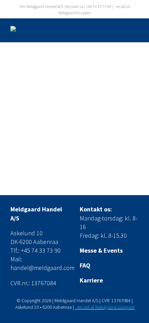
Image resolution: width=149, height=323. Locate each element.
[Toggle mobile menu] (135, 30)
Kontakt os (74, 6)
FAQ (85, 265)
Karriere (91, 280)
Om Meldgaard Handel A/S (41, 6)
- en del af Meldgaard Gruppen (105, 307)
